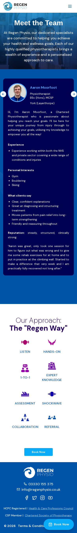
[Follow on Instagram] (42, 497)
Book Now (38, 452)
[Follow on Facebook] (26, 497)
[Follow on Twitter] (34, 497)
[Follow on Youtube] (50, 497)
